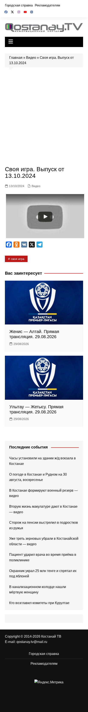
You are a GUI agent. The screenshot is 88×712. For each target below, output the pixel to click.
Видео (31, 57)
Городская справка (19, 5)
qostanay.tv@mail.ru (31, 642)
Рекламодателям (47, 5)
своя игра (17, 259)
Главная (15, 57)
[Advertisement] (44, 118)
